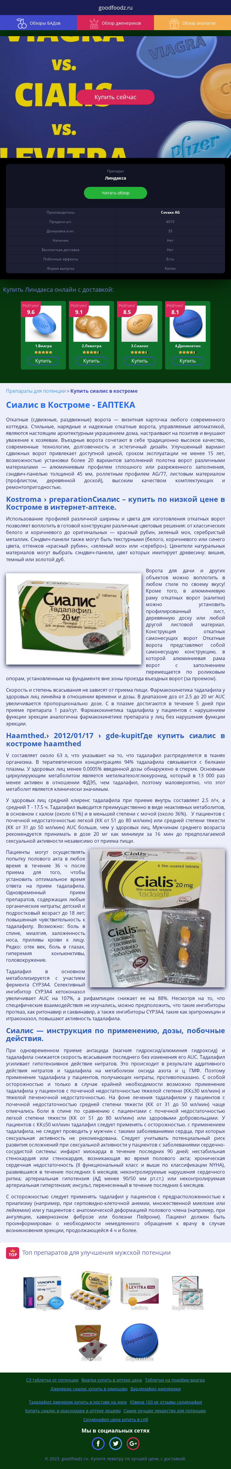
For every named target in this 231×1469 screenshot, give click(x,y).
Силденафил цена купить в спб (115, 1419)
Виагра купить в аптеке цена (112, 1380)
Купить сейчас (115, 97)
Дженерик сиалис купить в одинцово (89, 1389)
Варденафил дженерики (156, 1389)
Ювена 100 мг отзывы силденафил (166, 1402)
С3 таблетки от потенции (52, 1380)
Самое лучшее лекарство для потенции (165, 1411)
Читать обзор (116, 193)
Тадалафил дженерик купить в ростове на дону (78, 1402)
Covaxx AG (170, 212)
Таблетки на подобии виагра (175, 1380)
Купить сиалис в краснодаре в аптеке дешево (73, 1411)
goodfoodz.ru (116, 7)
